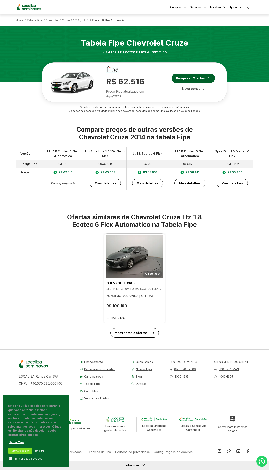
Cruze (66, 20)
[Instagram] (219, 452)
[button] (179, 376)
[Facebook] (247, 452)
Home (19, 20)
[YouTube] (238, 452)
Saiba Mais (16, 442)
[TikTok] (228, 452)
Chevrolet (52, 20)
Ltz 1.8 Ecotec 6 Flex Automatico (104, 20)
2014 (76, 20)
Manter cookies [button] (20, 450)
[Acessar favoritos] (248, 7)
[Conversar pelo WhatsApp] (261, 461)
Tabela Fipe (34, 20)
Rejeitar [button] (39, 450)
